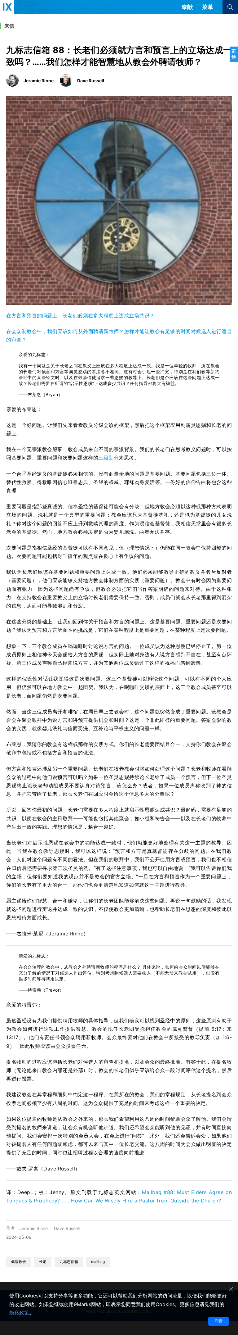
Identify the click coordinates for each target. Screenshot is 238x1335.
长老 (42, 1261)
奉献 (187, 7)
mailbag (98, 1261)
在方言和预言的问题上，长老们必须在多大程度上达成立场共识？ (80, 315)
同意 (218, 1321)
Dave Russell (67, 1228)
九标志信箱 (69, 1261)
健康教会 (18, 1261)
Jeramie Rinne (33, 1228)
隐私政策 (19, 1313)
